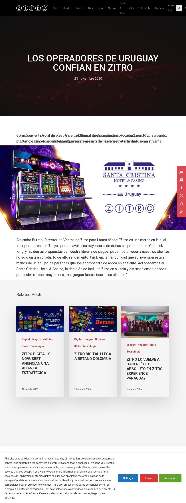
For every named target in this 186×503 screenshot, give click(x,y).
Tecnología (37, 346)
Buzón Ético (171, 8)
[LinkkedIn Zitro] (181, 171)
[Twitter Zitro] (181, 195)
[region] (93, 478)
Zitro (131, 8)
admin (66, 78)
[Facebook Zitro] (181, 187)
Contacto (159, 8)
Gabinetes (66, 8)
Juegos (36, 339)
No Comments (116, 78)
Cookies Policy (24, 497)
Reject (148, 478)
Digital (101, 8)
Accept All (170, 478)
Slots (55, 8)
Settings (128, 478)
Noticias (112, 8)
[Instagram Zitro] (181, 203)
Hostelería (79, 8)
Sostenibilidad (144, 8)
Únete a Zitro (122, 8)
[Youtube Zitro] (181, 179)
